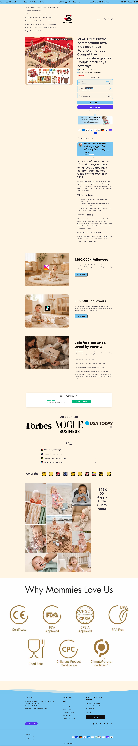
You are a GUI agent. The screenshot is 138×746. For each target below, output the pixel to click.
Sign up (95, 717)
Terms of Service (68, 712)
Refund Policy (67, 709)
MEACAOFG (71, 743)
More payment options (95, 111)
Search (65, 704)
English (29, 738)
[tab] (93, 157)
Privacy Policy (67, 707)
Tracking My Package (69, 718)
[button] (105, 19)
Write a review (81, 402)
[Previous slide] (27, 427)
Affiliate (65, 701)
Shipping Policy (67, 715)
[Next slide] (111, 427)
